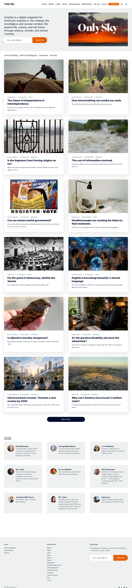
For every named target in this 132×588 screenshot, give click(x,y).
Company (50, 572)
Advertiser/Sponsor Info (54, 565)
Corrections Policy (52, 570)
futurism (53, 55)
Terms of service (52, 575)
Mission (49, 558)
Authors (7, 437)
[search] (126, 4)
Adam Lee (10, 274)
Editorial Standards (52, 567)
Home (44, 4)
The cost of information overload (92, 160)
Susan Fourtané (77, 157)
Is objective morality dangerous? (27, 337)
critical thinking (11, 55)
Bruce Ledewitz (12, 157)
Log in (104, 4)
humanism (43, 55)
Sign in (49, 550)
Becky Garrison (77, 97)
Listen (58, 4)
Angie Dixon (11, 97)
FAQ (48, 577)
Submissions (86, 4)
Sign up (49, 548)
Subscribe (114, 4)
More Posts (66, 419)
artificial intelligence (28, 55)
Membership (74, 4)
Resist (51, 4)
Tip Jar (97, 4)
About (64, 4)
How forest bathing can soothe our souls (96, 100)
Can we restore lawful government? (29, 220)
